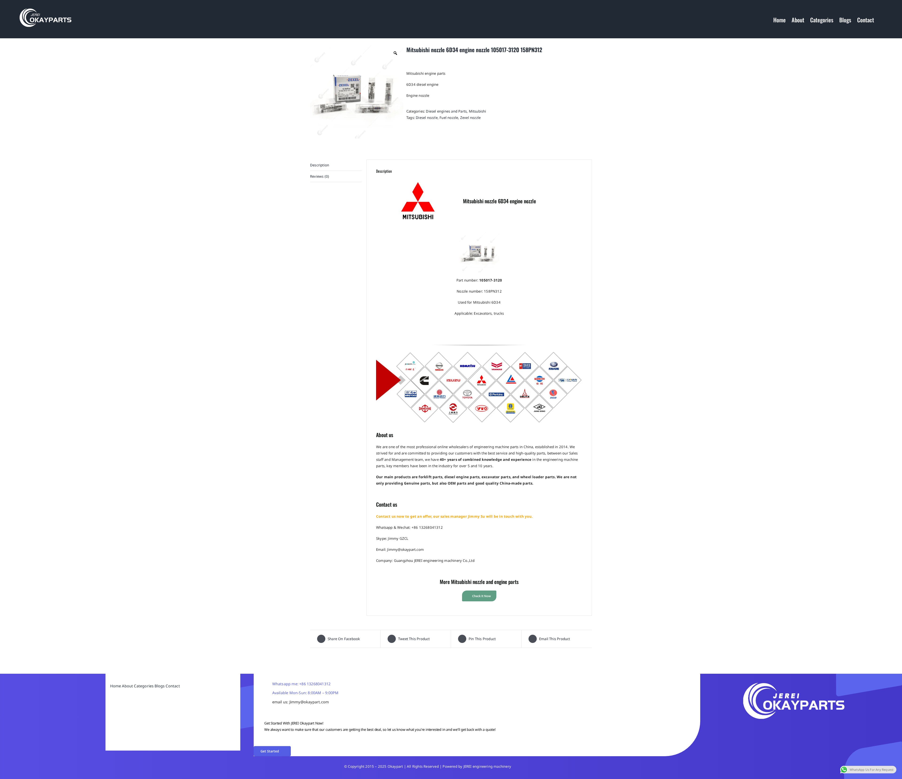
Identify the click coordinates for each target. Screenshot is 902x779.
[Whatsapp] (751, 727)
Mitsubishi (477, 111)
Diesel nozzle (427, 117)
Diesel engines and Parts (446, 111)
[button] (882, 19)
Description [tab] (319, 165)
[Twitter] (744, 727)
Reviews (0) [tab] (319, 176)
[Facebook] (737, 727)
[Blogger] (765, 727)
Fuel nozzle (448, 117)
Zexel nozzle (470, 117)
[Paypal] (772, 727)
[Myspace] (779, 727)
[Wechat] (758, 727)
